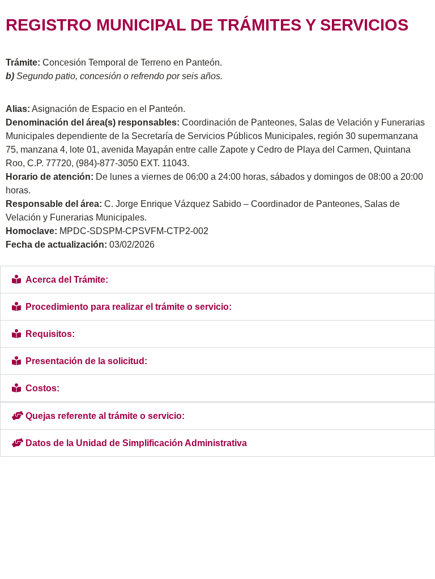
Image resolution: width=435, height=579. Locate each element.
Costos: (42, 388)
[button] (217, 279)
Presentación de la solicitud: (86, 361)
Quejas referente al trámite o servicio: (105, 416)
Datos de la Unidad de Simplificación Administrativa (136, 443)
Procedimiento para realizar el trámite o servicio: (128, 307)
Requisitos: (50, 334)
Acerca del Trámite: (66, 279)
